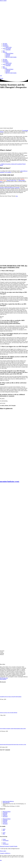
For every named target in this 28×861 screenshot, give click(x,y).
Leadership (7, 54)
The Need (5, 43)
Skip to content (3, 0)
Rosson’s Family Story (11, 180)
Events (4, 839)
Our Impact (5, 44)
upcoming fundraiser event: (9, 481)
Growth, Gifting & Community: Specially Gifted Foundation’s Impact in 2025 (13, 728)
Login (1, 75)
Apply (4, 829)
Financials (7, 55)
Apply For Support (7, 48)
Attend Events (8, 47)
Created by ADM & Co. (5, 853)
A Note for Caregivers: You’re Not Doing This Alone (8, 712)
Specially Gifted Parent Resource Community (10, 187)
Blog (4, 50)
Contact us (5, 815)
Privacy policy (3, 851)
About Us (5, 52)
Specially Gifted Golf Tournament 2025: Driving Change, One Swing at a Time (13, 744)
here (17, 196)
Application (7, 49)
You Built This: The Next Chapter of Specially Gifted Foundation (10, 696)
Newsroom (5, 816)
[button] (14, 650)
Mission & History (9, 53)
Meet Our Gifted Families (10, 57)
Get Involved (5, 46)
